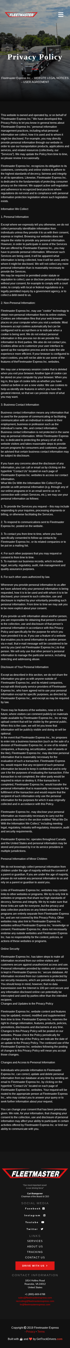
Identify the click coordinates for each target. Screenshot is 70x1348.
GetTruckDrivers (49, 1339)
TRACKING (35, 1251)
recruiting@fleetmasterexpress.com (35, 1301)
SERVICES (35, 1241)
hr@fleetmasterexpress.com (35, 1304)
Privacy (30, 1331)
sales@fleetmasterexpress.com (35, 1297)
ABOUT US (35, 1246)
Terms (41, 1331)
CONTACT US (35, 1257)
